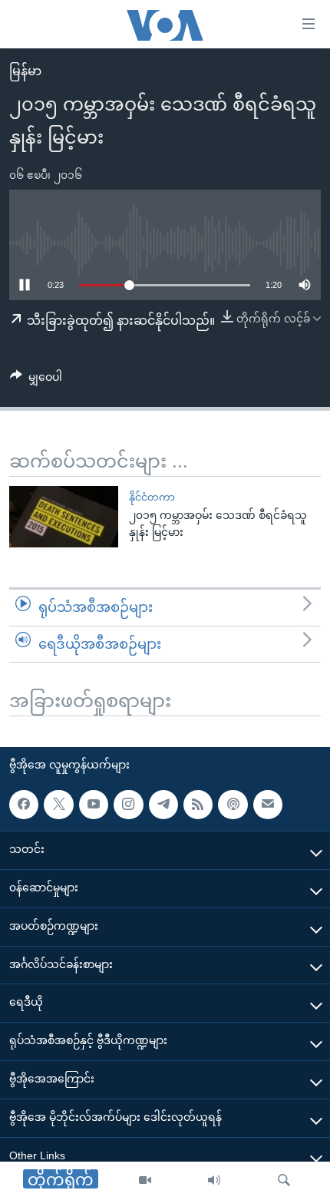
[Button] (36, 380)
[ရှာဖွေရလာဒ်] (284, 1181)
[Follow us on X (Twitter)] (58, 804)
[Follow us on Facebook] (23, 804)
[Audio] (214, 1181)
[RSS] (198, 804)
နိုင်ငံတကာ (152, 497)
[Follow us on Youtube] (93, 804)
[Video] (145, 1181)
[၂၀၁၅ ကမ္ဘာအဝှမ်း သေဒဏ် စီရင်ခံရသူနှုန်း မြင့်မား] (63, 516)
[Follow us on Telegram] (163, 804)
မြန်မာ (25, 71)
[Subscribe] (267, 804)
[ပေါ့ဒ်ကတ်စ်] (232, 804)
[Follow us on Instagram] (128, 804)
